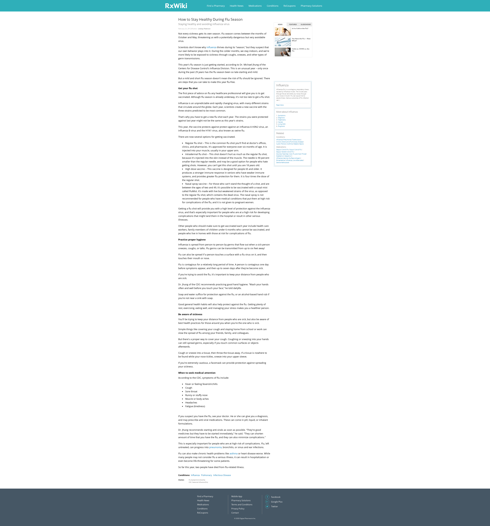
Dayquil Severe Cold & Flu (285, 151)
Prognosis (281, 126)
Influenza (195, 475)
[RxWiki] (176, 5)
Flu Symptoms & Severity (197, 480)
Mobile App (236, 496)
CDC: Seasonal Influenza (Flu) (198, 482)
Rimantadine (280, 160)
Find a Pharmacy (216, 5)
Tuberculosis (296, 139)
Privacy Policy (237, 508)
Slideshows (306, 24)
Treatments (282, 120)
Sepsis (301, 144)
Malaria (295, 144)
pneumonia (215, 447)
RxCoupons (290, 5)
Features (293, 24)
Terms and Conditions (241, 504)
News (280, 24)
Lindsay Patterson (204, 29)
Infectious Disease (222, 475)
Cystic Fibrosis (281, 144)
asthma (234, 453)
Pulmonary (206, 475)
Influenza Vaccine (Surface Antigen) (288, 158)
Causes (280, 122)
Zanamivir (288, 156)
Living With (282, 124)
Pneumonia (287, 139)
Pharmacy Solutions (311, 5)
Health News (236, 5)
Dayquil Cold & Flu (282, 149)
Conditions (272, 5)
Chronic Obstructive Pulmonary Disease (289, 142)
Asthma (290, 144)
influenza (211, 47)
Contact (235, 512)
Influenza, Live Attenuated (294, 160)
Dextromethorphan (282, 162)
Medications (255, 5)
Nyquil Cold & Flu (296, 149)
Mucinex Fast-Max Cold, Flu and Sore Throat (291, 154)
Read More (280, 105)
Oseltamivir (280, 156)
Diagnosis (281, 118)
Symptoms (281, 115)
